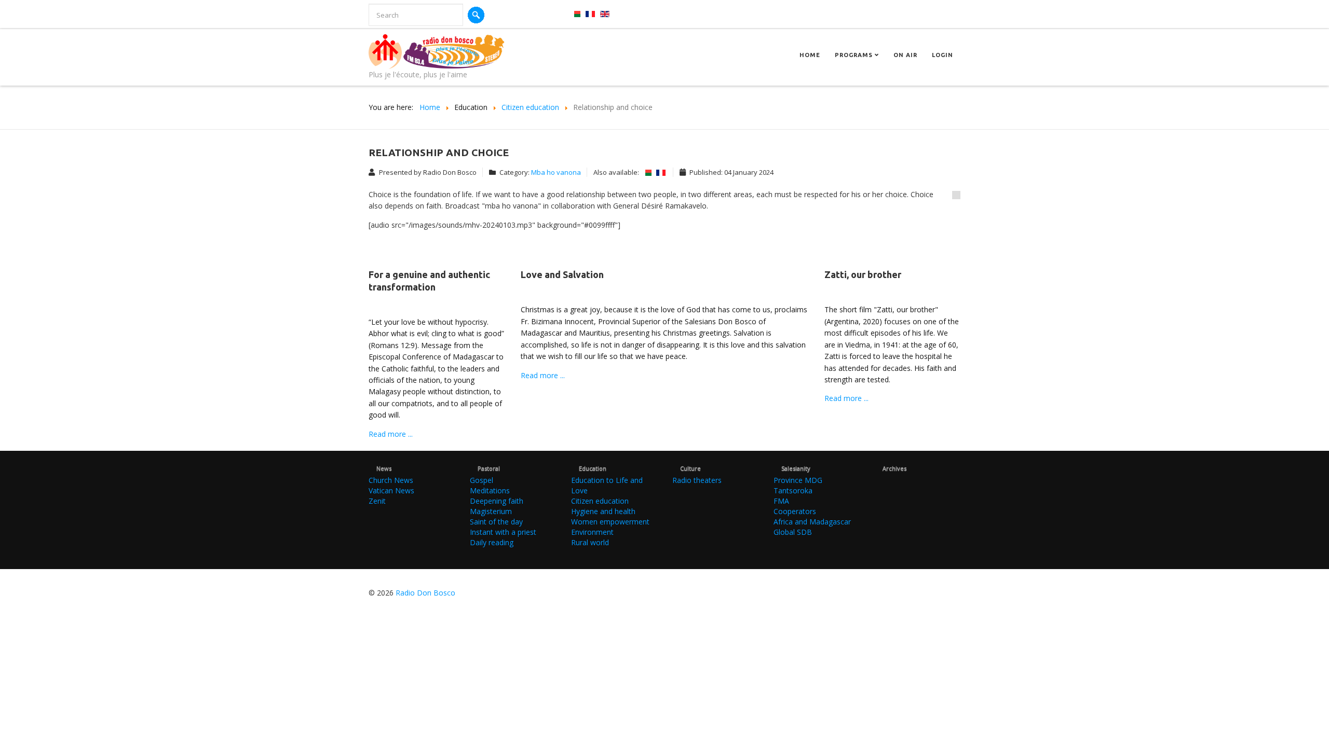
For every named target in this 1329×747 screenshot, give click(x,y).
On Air (905, 55)
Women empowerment (610, 522)
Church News (391, 480)
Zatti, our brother (862, 274)
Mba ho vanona (556, 172)
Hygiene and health (603, 511)
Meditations (490, 490)
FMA (781, 501)
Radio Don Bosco (425, 593)
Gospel (481, 480)
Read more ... (391, 434)
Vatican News (391, 490)
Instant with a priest (503, 532)
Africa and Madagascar (812, 522)
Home (809, 55)
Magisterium (491, 511)
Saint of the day (496, 522)
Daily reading (491, 542)
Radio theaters (697, 480)
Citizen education (600, 501)
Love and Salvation (562, 274)
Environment (592, 532)
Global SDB (793, 532)
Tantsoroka (793, 490)
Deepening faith (496, 501)
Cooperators (795, 511)
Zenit (377, 501)
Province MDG (798, 480)
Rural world (590, 542)
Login (942, 55)
